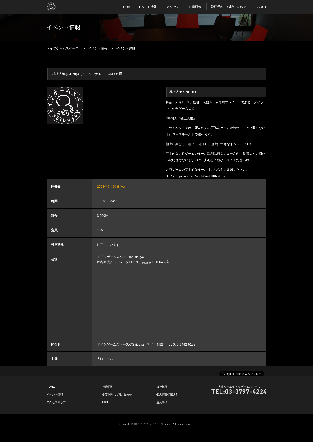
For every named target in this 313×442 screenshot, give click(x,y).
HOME (128, 7)
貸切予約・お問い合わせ (228, 7)
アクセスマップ (56, 402)
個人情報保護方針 (167, 394)
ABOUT (260, 7)
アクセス (172, 7)
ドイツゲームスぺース (63, 48)
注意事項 (161, 402)
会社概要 (161, 386)
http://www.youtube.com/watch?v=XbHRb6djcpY (195, 176)
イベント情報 (147, 7)
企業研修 (195, 7)
